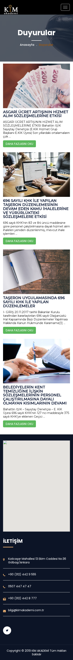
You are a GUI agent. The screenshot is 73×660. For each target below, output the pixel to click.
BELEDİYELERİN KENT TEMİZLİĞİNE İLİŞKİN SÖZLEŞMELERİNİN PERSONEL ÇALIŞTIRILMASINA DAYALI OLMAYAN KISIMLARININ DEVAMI (35, 395)
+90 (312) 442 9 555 (22, 574)
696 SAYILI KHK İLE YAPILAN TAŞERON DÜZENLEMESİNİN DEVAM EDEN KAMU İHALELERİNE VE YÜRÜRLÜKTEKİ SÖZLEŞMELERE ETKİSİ (36, 208)
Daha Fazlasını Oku (19, 144)
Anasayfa (27, 45)
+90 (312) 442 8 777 (22, 598)
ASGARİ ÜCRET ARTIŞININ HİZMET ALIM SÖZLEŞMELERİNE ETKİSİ (35, 114)
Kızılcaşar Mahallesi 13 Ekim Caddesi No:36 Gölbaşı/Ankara (37, 560)
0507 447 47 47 (19, 586)
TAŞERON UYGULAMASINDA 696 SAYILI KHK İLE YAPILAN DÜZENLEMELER (34, 302)
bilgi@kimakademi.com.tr (26, 610)
